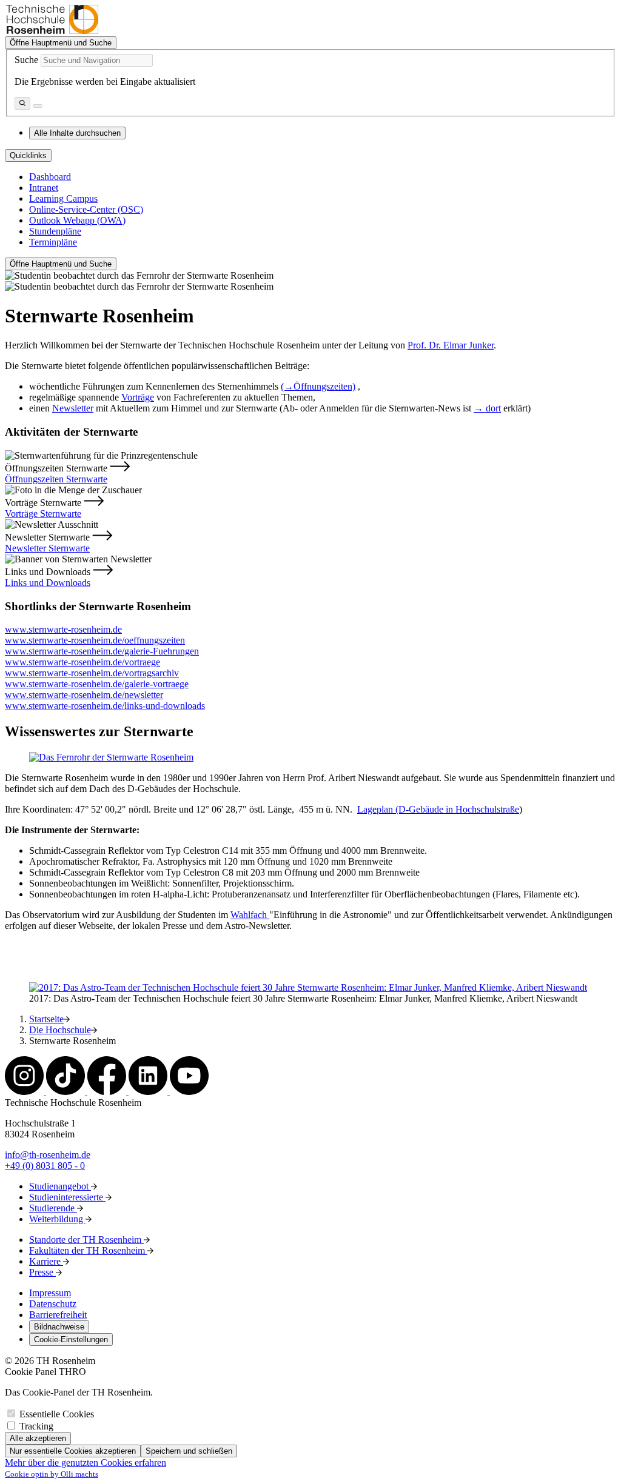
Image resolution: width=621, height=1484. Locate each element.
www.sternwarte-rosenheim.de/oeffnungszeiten (95, 640)
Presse (42, 1272)
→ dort (487, 408)
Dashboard (50, 176)
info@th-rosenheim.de (47, 1155)
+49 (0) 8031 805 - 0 (45, 1165)
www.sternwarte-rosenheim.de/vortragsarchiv (92, 673)
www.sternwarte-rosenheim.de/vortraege (82, 662)
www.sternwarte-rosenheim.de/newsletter (84, 695)
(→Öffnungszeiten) (318, 386)
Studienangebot (60, 1186)
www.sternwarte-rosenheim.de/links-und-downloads (105, 705)
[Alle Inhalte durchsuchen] (22, 103)
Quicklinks (28, 155)
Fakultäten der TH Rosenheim (88, 1250)
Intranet (43, 187)
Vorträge (137, 397)
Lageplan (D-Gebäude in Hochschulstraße (438, 809)
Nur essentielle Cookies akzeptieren (73, 1451)
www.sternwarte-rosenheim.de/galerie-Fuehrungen (102, 651)
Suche (26, 60)
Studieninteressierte (67, 1197)
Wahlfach (249, 915)
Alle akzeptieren (38, 1438)
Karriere (46, 1261)
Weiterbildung (57, 1219)
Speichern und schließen (189, 1451)
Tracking (36, 1426)
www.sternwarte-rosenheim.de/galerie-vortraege (97, 684)
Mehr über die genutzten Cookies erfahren (85, 1462)
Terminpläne (53, 242)
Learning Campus (63, 198)
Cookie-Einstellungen (71, 1339)
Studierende (53, 1208)
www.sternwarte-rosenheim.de (63, 629)
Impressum (50, 1293)
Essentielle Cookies (56, 1414)
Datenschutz (52, 1304)
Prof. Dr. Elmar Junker (451, 345)
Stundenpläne (55, 231)
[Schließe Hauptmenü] (37, 106)
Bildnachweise (59, 1326)
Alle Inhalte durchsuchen (77, 133)
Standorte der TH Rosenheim (86, 1239)
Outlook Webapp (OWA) (77, 220)
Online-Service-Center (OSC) (86, 209)
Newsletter (72, 408)
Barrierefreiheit (58, 1314)
